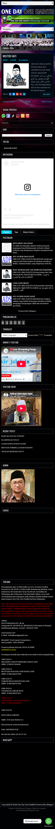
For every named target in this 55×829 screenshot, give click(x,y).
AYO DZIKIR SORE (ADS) (24, 296)
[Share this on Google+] (17, 94)
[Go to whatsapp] (48, 821)
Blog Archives (28, 232)
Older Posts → (47, 102)
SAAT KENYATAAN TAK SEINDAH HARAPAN (32, 270)
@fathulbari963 (10, 148)
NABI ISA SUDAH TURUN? (12, 436)
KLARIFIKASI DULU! (10, 440)
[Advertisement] (27, 772)
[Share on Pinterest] (20, 94)
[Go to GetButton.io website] (48, 826)
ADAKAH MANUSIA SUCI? (12, 452)
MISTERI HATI (9, 56)
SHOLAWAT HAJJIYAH (23, 243)
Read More (46, 94)
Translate (48, 335)
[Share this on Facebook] (10, 94)
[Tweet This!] (13, 94)
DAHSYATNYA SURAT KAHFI (13, 444)
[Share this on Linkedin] (24, 94)
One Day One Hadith (26, 805)
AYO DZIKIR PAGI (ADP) (23, 257)
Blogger (32, 311)
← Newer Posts (8, 102)
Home (28, 102)
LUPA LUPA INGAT (21, 283)
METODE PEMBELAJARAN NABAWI (17, 448)
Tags (16, 232)
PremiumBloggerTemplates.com (27, 810)
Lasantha (42, 808)
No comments (23, 60)
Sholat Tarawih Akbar (11, 48)
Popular (6, 232)
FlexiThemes (20, 808)
